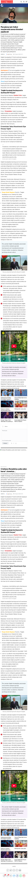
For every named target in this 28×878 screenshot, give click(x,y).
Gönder (5, 443)
